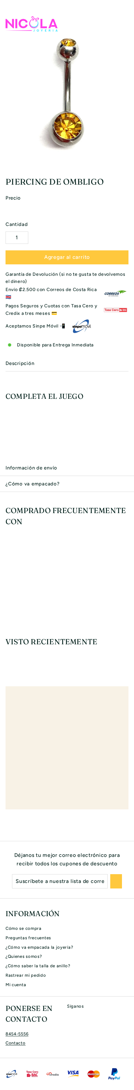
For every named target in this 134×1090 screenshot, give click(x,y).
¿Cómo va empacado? (33, 484)
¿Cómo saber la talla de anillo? (38, 965)
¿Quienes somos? (24, 956)
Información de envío (31, 468)
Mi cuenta (16, 984)
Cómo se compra (24, 928)
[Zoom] (128, 155)
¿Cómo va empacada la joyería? (39, 947)
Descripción (20, 363)
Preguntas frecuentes (28, 937)
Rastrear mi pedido (26, 975)
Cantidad (17, 224)
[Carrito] (123, 24)
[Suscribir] (116, 881)
